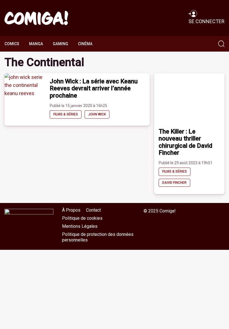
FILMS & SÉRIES (65, 114)
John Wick (97, 114)
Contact (93, 210)
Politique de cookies (82, 218)
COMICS (11, 44)
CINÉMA (85, 44)
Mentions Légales (79, 226)
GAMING (60, 44)
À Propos (71, 210)
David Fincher (174, 183)
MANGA (36, 44)
